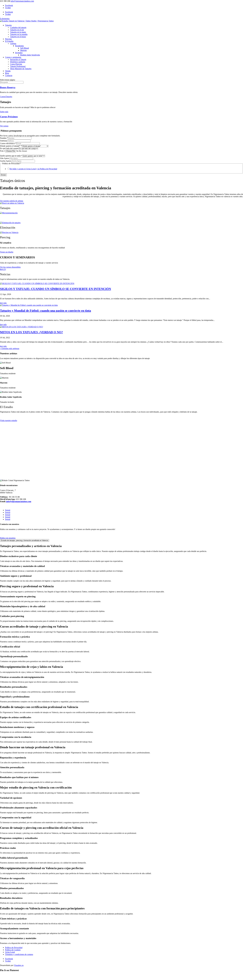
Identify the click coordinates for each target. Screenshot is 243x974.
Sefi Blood (24, 48)
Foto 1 (2, 151)
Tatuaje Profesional (17, 66)
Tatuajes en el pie (17, 30)
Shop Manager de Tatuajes (20, 69)
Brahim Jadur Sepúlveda (30, 55)
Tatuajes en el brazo (18, 37)
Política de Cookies (13, 950)
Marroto (23, 50)
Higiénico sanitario (17, 62)
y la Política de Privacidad (46, 169)
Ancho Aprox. (6, 161)
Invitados (19, 53)
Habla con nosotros (7, 538)
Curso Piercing (16, 64)
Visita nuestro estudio (8, 420)
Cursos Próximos (9, 116)
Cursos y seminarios (13, 57)
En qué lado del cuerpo (9, 148)
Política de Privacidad (13, 947)
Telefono (3, 141)
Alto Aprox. (5, 158)
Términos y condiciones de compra (19, 954)
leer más (3, 303)
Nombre (4, 138)
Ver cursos (4, 126)
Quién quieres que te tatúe (11, 156)
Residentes (19, 46)
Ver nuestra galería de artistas (11, 201)
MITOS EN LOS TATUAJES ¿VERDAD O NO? (31, 332)
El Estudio (9, 41)
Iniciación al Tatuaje (18, 59)
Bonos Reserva (7, 87)
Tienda (8, 71)
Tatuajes (8, 25)
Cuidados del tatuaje (18, 27)
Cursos (3, 96)
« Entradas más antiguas (9, 348)
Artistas (13, 43)
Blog (7, 73)
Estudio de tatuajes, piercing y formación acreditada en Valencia (24, 540)
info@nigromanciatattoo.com (18, 501)
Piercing (8, 39)
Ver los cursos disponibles (10, 267)
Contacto (8, 75)
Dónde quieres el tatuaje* (11, 146)
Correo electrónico (8, 143)
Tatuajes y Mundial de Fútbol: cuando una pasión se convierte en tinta (45, 310)
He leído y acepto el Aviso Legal (23, 169)
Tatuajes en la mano (18, 32)
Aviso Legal (10, 952)
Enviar (3, 175)
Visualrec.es (19, 965)
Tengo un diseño (6, 252)
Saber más (4, 112)
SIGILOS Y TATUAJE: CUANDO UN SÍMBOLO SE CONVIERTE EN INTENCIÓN (55, 289)
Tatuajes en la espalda (18, 34)
